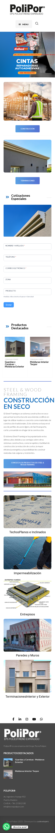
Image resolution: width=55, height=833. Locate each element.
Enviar (9, 304)
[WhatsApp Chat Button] (6, 826)
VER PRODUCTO (27, 73)
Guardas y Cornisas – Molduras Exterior (14, 364)
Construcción (28, 129)
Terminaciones (28, 181)
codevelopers (43, 821)
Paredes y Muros (27, 655)
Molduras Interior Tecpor (39, 363)
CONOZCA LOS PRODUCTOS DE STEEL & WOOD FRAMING (27, 464)
